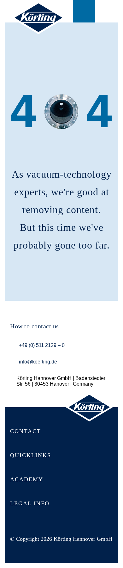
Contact (84, 11)
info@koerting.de (38, 361)
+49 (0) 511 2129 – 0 (42, 345)
